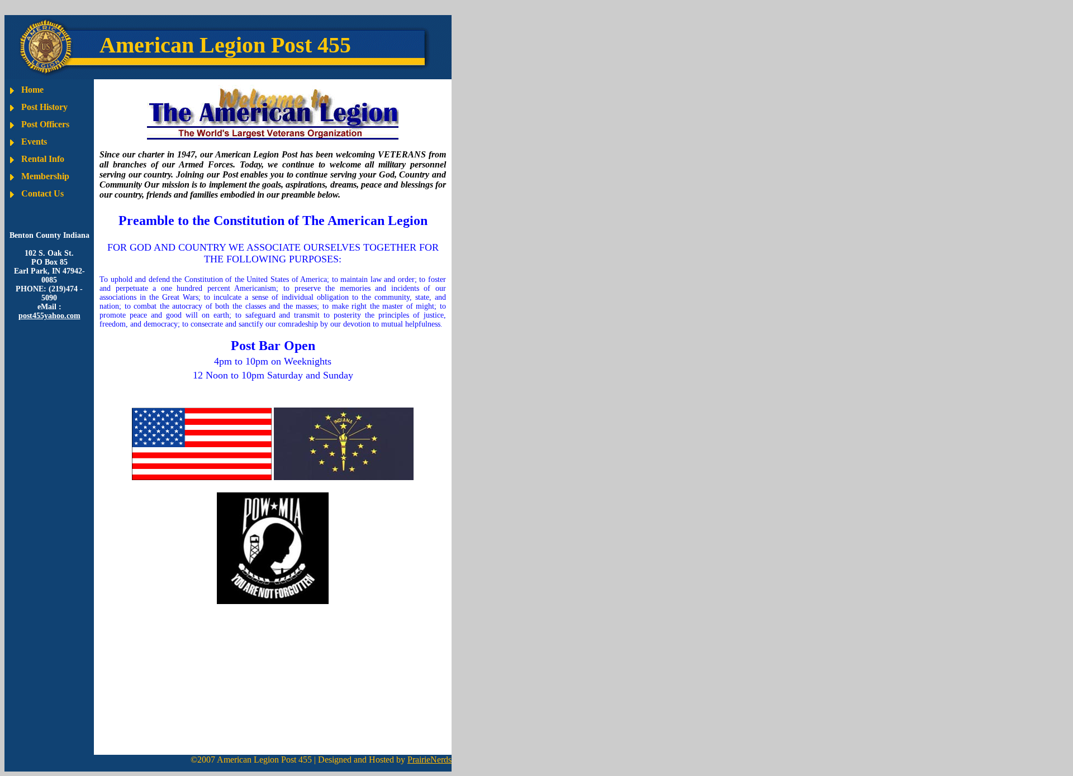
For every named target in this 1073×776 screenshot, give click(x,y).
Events (34, 141)
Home (32, 89)
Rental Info (42, 159)
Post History (44, 107)
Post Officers (45, 124)
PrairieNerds (429, 759)
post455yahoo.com (49, 316)
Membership (45, 176)
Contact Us (42, 193)
